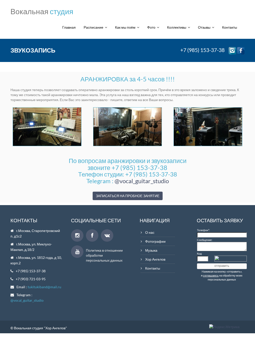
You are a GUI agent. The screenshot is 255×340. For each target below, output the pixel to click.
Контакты (229, 27)
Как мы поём (126, 27)
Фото (152, 27)
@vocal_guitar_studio (142, 180)
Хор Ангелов (155, 259)
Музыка (151, 250)
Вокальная (41, 11)
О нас (149, 232)
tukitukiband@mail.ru (44, 287)
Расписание (94, 27)
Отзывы (205, 27)
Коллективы (177, 27)
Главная (69, 27)
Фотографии (155, 241)
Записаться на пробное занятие (127, 196)
